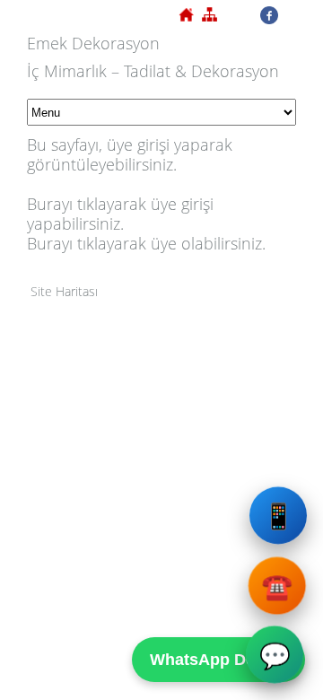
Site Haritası (64, 291)
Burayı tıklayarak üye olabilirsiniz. (146, 243)
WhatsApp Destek (218, 660)
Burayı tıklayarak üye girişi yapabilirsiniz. (120, 213)
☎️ (277, 586)
